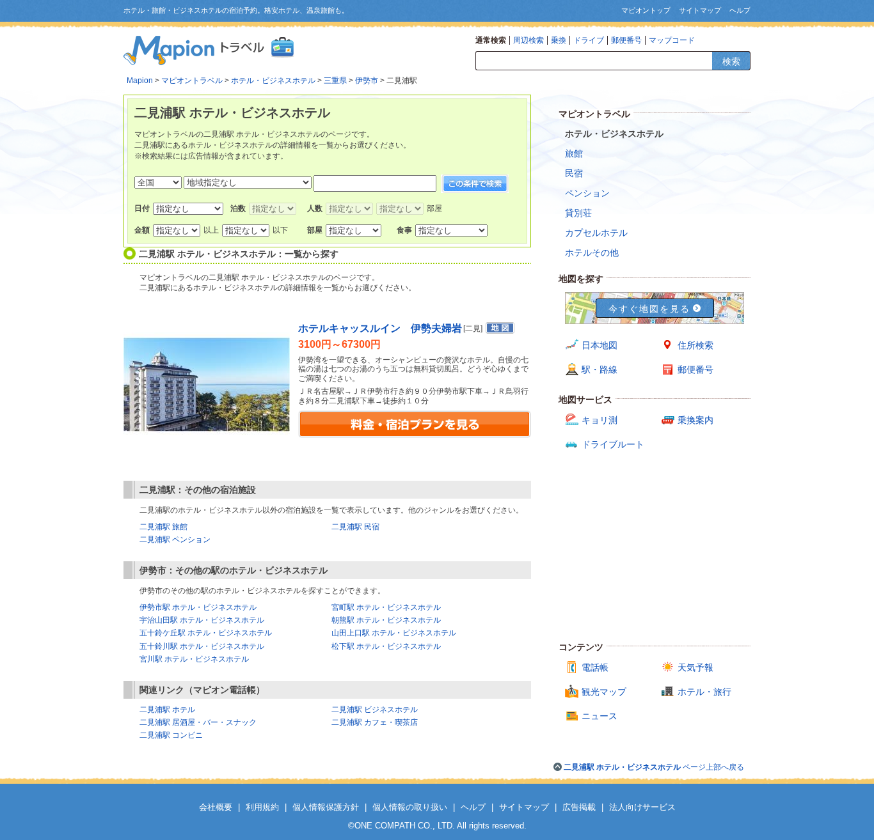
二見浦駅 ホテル (167, 709)
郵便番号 (626, 40)
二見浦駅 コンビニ (171, 735)
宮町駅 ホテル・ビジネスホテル (386, 607)
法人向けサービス (642, 807)
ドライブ (588, 40)
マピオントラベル (192, 80)
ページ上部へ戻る (654, 767)
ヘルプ (740, 10)
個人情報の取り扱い (409, 807)
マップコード (672, 40)
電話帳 (595, 667)
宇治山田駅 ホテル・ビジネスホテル (201, 620)
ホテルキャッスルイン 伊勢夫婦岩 (380, 328)
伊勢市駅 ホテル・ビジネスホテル (198, 607)
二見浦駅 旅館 (163, 526)
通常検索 (490, 40)
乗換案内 (695, 420)
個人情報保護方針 (325, 807)
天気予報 (695, 667)
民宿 (574, 173)
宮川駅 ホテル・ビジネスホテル (194, 659)
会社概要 (215, 807)
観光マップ (604, 692)
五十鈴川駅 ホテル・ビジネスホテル (201, 646)
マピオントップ (646, 10)
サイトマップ (700, 10)
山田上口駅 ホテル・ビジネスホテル (393, 632)
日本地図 (599, 345)
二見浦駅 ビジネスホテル (374, 709)
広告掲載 (579, 807)
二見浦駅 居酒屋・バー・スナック (198, 722)
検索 (731, 61)
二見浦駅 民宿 (355, 526)
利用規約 (262, 807)
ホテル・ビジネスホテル (273, 80)
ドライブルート (613, 444)
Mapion (140, 80)
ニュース (599, 716)
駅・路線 (599, 369)
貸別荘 (578, 213)
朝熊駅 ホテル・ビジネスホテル (386, 620)
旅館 (574, 153)
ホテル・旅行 (704, 692)
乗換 (558, 40)
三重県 (335, 80)
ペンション (587, 193)
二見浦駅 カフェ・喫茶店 (374, 722)
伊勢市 (366, 80)
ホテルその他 (592, 252)
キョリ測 (599, 420)
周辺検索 (528, 40)
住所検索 (695, 345)
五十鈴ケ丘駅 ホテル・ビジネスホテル (205, 632)
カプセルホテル (596, 233)
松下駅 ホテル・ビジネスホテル (386, 646)
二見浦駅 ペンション (175, 539)
